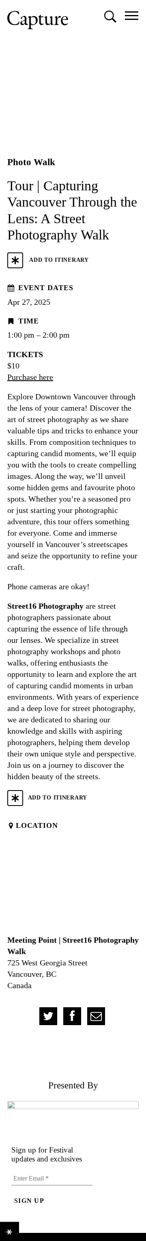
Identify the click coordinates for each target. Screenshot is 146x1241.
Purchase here (30, 377)
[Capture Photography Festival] (37, 20)
